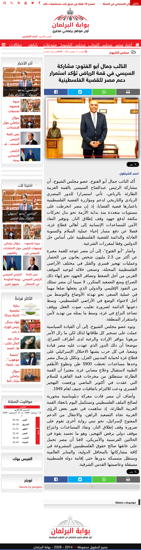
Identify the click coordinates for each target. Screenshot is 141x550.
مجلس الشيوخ (119, 52)
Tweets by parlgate (30, 486)
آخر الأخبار (25, 62)
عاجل (135, 2)
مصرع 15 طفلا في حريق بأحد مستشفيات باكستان (76, 3)
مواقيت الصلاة (20, 400)
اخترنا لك (25, 184)
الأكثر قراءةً (23, 297)
